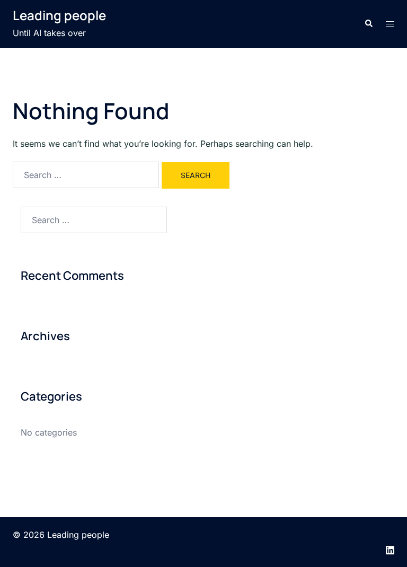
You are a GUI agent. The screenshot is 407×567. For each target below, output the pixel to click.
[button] (368, 24)
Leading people (59, 15)
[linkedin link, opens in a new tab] (390, 549)
